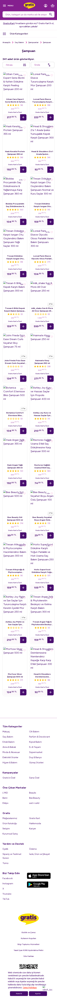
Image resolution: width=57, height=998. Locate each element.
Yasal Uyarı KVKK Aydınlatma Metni (28, 950)
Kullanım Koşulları (28, 938)
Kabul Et (19, 993)
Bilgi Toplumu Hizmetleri (28, 944)
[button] (23, 117)
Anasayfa (6, 42)
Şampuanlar (33, 42)
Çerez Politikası (30, 987)
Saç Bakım (19, 42)
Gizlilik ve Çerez (28, 932)
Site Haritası (28, 956)
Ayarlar (38, 993)
